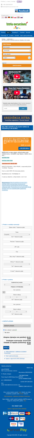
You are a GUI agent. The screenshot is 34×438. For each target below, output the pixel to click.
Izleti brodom (10, 39)
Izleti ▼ (9, 32)
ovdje (19, 392)
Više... (25, 400)
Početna (3, 1)
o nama (8, 1)
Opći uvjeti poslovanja (26, 35)
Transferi (22, 32)
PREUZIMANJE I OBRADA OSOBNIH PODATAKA (17, 396)
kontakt (21, 393)
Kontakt (13, 1)
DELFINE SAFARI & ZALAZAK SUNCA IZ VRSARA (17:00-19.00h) (16, 40)
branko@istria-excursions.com (10, 6)
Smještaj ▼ (15, 32)
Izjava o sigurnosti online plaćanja (17, 408)
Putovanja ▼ (4, 35)
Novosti (28, 32)
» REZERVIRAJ (24, 148)
